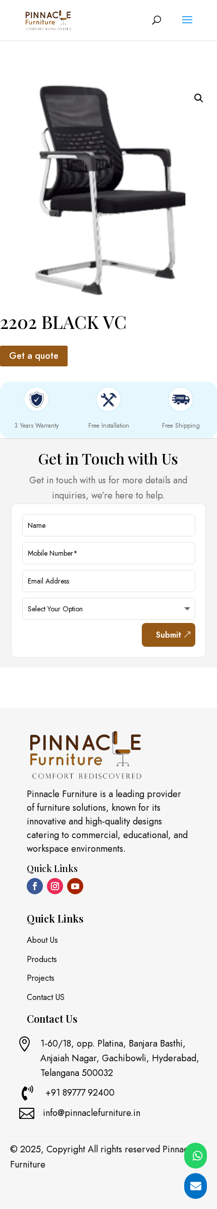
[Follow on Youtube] (75, 886)
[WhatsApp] (195, 1156)
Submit (168, 635)
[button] (199, 98)
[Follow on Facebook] (35, 886)
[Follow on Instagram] (55, 886)
